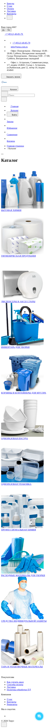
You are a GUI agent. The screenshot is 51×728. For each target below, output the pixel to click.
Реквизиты (12, 704)
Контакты (11, 13)
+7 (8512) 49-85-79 (21, 43)
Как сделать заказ (15, 682)
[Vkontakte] (9, 716)
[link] (2, 154)
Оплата (10, 8)
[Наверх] (4, 724)
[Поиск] (4, 94)
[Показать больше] (9, 17)
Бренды (10, 3)
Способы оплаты (15, 684)
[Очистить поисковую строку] (4, 99)
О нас (9, 6)
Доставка (11, 11)
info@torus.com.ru (19, 47)
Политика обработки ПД (19, 689)
